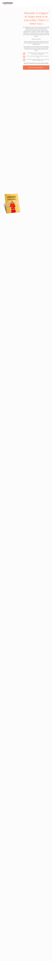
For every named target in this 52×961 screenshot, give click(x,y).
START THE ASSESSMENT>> (36, 67)
